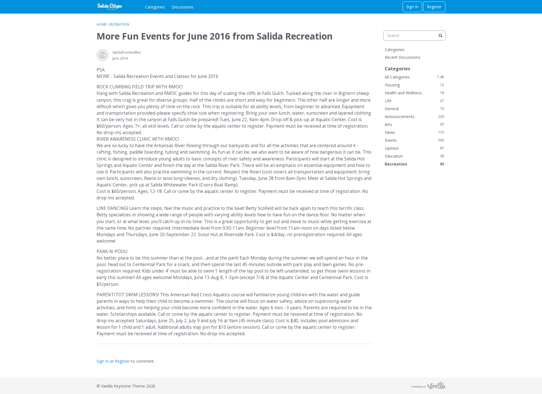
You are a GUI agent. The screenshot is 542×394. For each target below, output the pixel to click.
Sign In (412, 6)
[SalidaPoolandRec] (102, 55)
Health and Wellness (414, 92)
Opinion (414, 148)
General (414, 108)
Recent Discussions (402, 57)
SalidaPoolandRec (126, 52)
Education (414, 156)
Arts (414, 124)
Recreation (414, 164)
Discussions (182, 7)
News (414, 132)
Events (414, 140)
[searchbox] (414, 36)
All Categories (414, 77)
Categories (155, 7)
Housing (414, 85)
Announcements (414, 116)
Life (414, 100)
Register (434, 6)
